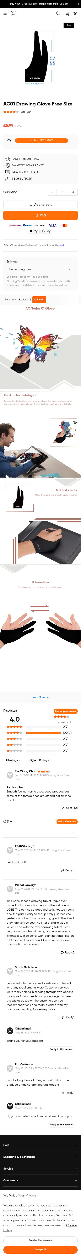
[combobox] (40, 269)
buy (43, 215)
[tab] (10, 299)
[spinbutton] (63, 192)
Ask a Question (67, 821)
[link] (13, 13)
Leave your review (65, 711)
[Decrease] (52, 192)
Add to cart (43, 205)
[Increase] (73, 192)
